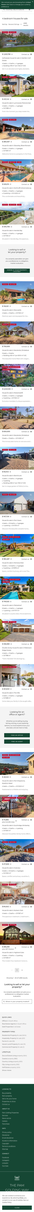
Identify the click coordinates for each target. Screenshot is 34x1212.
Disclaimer (5, 1135)
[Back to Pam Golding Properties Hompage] (17, 1178)
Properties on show (9, 1101)
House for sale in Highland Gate (13, 952)
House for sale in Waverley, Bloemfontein (16, 145)
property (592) (10, 1064)
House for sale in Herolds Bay (12, 230)
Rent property (7, 1096)
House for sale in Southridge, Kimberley (16, 825)
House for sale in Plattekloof (11, 605)
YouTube (5, 1166)
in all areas (11, 1027)
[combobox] (15, 24)
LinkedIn (5, 1163)
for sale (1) (13, 1047)
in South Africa (9, 1021)
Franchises (6, 1124)
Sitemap (5, 1149)
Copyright (5, 1143)
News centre (6, 1118)
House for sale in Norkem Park (12, 910)
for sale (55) (8, 1041)
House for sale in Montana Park (13, 563)
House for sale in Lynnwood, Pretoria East (16, 103)
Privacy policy (7, 1132)
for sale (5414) (14, 1035)
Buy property (6, 1093)
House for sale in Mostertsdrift (12, 393)
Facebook (5, 1157)
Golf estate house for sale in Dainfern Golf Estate (16, 59)
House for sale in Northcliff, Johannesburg (16, 188)
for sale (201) (13, 1038)
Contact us (25, 54)
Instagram (5, 1160)
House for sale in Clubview (11, 868)
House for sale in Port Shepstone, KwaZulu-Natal (13, 782)
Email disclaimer (8, 1138)
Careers (4, 1121)
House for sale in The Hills (11, 693)
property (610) (12, 1061)
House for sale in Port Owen (11, 520)
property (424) (11, 1067)
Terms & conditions (8, 1146)
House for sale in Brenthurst (12, 475)
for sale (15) (13, 1044)
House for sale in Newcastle (11, 310)
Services (5, 1115)
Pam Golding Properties (10, 1112)
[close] (32, 2)
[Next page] (22, 970)
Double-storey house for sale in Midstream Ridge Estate (17, 649)
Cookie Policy (6, 1202)
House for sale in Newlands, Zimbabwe (15, 350)
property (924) (14, 1055)
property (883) (9, 1058)
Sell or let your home (9, 1098)
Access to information (9, 1140)
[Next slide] (32, 40)
